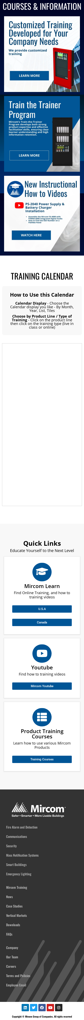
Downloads (13, 924)
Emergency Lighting (18, 873)
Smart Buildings (16, 864)
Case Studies (14, 906)
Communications (16, 836)
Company (12, 947)
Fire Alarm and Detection (22, 827)
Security (11, 845)
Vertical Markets (16, 915)
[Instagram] (58, 1007)
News (9, 896)
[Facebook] (42, 1007)
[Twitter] (33, 1007)
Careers (11, 966)
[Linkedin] (25, 1007)
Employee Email (16, 985)
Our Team (12, 956)
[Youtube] (50, 1007)
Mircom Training (16, 887)
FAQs (9, 934)
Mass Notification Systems (22, 855)
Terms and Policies (18, 975)
